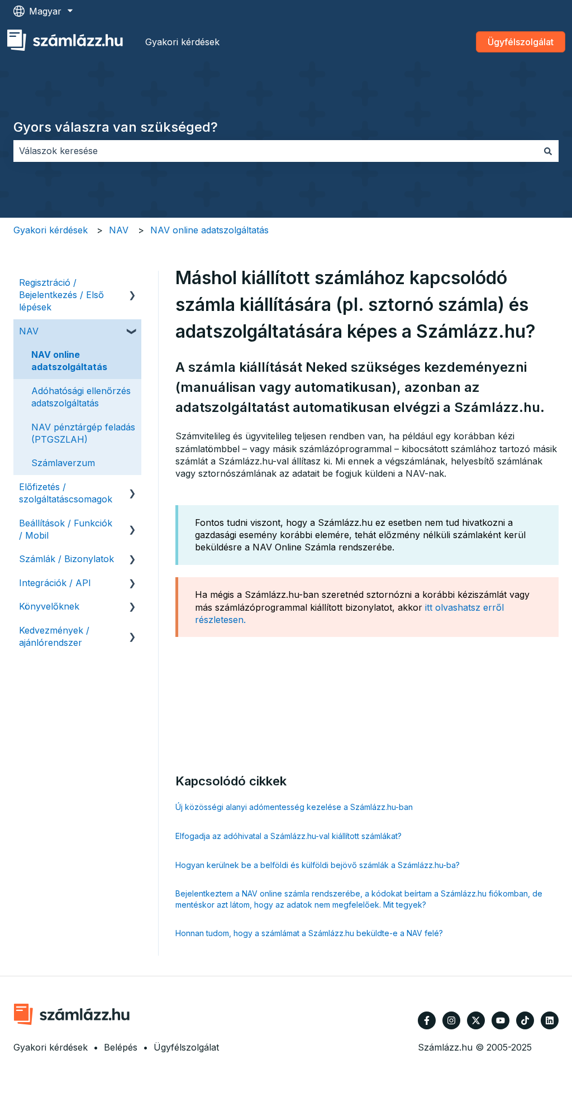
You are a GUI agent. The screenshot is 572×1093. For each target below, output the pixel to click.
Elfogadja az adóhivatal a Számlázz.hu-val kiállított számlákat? (288, 836)
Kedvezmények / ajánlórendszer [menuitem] (54, 636)
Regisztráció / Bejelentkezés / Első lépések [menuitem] (61, 295)
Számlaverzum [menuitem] (63, 462)
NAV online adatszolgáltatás (209, 230)
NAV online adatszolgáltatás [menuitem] (69, 360)
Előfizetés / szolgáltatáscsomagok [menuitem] (65, 493)
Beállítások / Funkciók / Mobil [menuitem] (65, 529)
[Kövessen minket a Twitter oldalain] (476, 1020)
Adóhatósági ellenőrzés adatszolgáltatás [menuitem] (81, 397)
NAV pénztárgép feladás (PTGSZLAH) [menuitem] (83, 433)
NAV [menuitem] (29, 331)
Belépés (120, 1047)
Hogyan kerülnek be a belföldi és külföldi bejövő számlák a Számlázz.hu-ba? (317, 865)
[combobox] (275, 150)
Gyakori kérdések (182, 41)
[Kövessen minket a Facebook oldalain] (427, 1020)
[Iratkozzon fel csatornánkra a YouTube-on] (500, 1020)
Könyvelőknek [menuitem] (49, 606)
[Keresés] (548, 150)
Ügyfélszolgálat (521, 41)
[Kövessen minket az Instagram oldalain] (451, 1020)
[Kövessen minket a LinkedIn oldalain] (550, 1020)
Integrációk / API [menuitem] (55, 582)
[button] (132, 283)
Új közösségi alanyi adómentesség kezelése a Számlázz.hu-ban (294, 807)
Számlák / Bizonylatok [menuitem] (66, 558)
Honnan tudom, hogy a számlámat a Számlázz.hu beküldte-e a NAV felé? (309, 933)
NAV (118, 230)
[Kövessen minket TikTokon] (525, 1020)
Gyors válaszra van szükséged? (115, 127)
